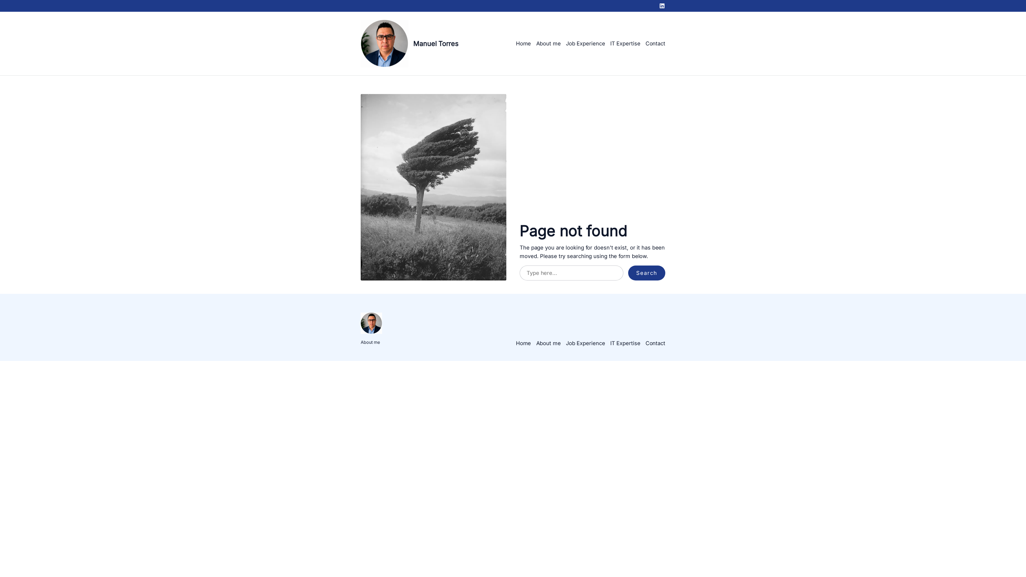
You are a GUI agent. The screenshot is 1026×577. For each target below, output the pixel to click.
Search (646, 273)
